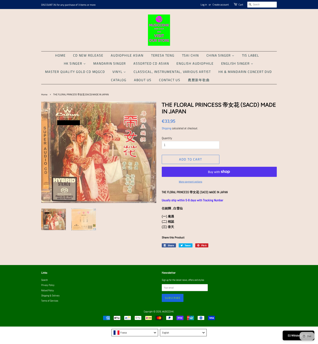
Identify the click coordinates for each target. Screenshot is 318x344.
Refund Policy (47, 290)
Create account (221, 4)
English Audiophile (194, 63)
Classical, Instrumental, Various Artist (172, 71)
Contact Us (169, 80)
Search (44, 280)
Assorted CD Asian (151, 63)
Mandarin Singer (109, 63)
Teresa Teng (162, 55)
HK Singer (73, 63)
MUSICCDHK (168, 311)
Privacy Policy (47, 285)
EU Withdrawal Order (298, 335)
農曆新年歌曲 (199, 80)
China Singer (219, 55)
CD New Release (88, 55)
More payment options (190, 181)
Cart (241, 4)
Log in (204, 4)
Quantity (167, 138)
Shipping (166, 128)
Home (60, 55)
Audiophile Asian (127, 55)
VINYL (117, 71)
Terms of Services (49, 300)
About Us (142, 80)
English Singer (236, 63)
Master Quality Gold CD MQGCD (75, 71)
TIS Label (250, 55)
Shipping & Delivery (50, 295)
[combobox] (135, 332)
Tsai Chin (190, 55)
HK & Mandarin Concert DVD (245, 71)
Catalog (118, 80)
